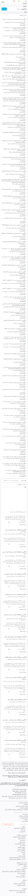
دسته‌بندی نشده (22, 544)
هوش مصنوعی (21, 855)
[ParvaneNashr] (16, 772)
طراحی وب (22, 845)
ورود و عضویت (8, 824)
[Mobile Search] (9, 3)
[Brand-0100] (22, 780)
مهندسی (23, 852)
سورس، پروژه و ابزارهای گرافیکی (17, 857)
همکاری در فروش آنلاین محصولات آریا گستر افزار (13, 871)
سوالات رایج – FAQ (20, 876)
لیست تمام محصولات (22, 862)
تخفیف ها (24, 888)
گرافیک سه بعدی (21, 850)
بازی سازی (22, 840)
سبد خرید (23, 829)
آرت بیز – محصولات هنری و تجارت (17, 859)
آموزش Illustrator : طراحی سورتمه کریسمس (16, 576)
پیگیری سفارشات (21, 885)
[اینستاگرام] (5, 761)
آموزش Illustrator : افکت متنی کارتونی (17, 511)
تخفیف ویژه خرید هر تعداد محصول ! (17, 890)
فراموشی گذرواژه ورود (19, 828)
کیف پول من (22, 831)
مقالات (25, 866)
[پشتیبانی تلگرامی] (0, 761)
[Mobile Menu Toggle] (2, 1)
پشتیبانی (25, 880)
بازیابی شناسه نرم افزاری (19, 883)
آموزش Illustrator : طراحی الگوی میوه (17, 701)
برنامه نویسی (22, 842)
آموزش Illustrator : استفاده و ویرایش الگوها (16, 659)
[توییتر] (3, 761)
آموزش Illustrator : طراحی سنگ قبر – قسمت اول (15, 722)
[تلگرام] (6, 761)
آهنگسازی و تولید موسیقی (19, 836)
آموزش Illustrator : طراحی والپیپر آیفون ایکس (15, 639)
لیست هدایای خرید (21, 892)
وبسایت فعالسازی (22, 864)
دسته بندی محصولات (22, 835)
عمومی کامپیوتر (21, 847)
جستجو (4, 9)
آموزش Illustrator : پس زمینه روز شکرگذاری (16, 596)
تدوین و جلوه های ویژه (20, 843)
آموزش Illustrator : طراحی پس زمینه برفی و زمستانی (14, 681)
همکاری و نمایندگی (20, 869)
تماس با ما (24, 868)
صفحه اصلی (23, 480)
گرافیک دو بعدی (21, 522)
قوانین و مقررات (21, 873)
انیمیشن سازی (21, 838)
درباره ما (23, 875)
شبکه (24, 854)
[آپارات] (2, 761)
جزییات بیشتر (23, 524)
